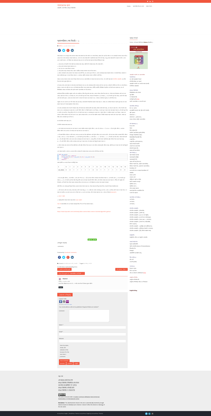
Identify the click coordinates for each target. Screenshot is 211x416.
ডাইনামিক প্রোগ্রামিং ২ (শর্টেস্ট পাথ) (137, 212)
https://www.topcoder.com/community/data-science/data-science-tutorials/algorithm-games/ (84, 211)
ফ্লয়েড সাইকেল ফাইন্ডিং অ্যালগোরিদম (137, 119)
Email (61, 331)
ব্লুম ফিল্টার (132, 94)
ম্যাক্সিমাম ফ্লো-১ (133, 183)
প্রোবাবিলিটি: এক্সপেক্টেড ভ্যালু (135, 253)
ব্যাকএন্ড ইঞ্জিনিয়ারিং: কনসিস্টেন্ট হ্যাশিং (66, 387)
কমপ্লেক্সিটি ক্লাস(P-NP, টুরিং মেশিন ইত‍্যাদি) (139, 110)
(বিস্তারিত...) (150, 42)
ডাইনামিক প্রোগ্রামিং (117, 79)
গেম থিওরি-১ (132, 199)
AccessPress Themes (97, 413)
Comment (61, 311)
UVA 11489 (61, 196)
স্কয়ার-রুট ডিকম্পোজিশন (135, 150)
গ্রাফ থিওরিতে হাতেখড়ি (134, 155)
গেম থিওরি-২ (132, 201)
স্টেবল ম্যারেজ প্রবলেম (134, 188)
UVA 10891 (79, 200)
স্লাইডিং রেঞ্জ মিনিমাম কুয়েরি (64, 269)
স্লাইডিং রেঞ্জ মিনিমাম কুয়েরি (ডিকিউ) (137, 132)
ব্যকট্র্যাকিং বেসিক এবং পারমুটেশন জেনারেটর (138, 237)
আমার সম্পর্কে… (149, 6)
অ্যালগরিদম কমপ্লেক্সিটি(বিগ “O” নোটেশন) (67, 385)
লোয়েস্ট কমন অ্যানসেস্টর (135, 146)
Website (61, 338)
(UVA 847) (113, 192)
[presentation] (69, 120)
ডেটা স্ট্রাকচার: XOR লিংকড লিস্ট (65, 380)
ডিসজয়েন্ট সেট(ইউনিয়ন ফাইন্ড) (136, 135)
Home (128, 6)
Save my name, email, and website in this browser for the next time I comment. (64, 350)
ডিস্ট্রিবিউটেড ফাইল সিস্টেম (135, 92)
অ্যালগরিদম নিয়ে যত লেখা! (138, 6)
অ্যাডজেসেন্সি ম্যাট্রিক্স (134, 157)
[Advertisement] (105, 21)
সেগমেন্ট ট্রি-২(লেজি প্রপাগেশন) (136, 141)
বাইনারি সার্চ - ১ (133, 114)
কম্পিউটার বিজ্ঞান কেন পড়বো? (136, 81)
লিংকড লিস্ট (132, 126)
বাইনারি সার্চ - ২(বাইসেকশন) (135, 117)
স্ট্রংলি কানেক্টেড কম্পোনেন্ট (135, 181)
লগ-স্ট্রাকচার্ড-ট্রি (133, 97)
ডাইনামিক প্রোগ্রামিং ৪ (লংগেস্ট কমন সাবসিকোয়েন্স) (140, 217)
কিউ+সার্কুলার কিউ (133, 130)
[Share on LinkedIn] (72, 51)
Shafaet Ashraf (71, 46)
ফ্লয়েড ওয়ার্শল (133, 175)
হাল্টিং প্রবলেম (132, 112)
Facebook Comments (71, 252)
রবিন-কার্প (132, 259)
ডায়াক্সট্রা (131, 172)
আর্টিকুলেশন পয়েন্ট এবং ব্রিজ (135, 179)
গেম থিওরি (90, 263)
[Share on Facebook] (59, 51)
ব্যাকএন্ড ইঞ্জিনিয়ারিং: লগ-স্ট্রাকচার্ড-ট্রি (66, 390)
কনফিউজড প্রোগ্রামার (134, 86)
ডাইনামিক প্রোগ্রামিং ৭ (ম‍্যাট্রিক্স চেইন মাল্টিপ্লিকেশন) (141, 226)
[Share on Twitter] (63, 51)
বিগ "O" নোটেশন (133, 108)
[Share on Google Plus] (68, 51)
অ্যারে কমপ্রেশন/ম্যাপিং (135, 143)
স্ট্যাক (131, 128)
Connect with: (63, 299)
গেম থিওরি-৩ (132, 204)
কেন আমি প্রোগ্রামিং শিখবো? (135, 79)
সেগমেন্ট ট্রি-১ (132, 139)
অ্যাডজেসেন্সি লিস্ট (133, 159)
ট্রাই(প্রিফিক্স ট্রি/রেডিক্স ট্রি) (136, 137)
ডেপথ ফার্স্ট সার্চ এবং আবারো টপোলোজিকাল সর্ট (139, 170)
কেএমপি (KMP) (133, 261)
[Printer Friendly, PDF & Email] (92, 239)
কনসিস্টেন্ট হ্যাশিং (133, 99)
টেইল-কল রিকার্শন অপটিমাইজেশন (136, 273)
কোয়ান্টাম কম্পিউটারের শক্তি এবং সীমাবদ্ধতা (138, 281)
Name (61, 325)
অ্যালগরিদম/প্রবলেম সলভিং (68, 263)
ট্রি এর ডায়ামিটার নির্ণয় (139, 190)
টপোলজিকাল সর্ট (133, 168)
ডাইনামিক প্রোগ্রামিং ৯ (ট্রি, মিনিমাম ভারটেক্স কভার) (140, 230)
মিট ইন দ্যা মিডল (133, 270)
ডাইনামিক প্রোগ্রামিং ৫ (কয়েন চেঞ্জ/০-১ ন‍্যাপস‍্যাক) (140, 219)
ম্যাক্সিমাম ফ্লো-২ (133, 186)
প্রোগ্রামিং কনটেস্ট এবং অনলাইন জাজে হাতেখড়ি (139, 83)
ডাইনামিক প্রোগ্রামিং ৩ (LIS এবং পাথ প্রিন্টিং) (139, 215)
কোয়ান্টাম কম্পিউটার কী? (134, 279)
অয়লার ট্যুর (132, 190)
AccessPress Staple (84, 413)
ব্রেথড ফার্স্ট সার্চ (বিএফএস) (135, 161)
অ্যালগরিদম (86, 263)
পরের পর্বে (59, 204)
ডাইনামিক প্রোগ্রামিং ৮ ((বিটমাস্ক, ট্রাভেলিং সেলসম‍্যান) (141, 228)
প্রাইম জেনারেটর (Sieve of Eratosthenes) (140, 246)
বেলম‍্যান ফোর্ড (132, 177)
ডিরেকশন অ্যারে (133, 268)
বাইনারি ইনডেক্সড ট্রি (134, 148)
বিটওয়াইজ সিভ (133, 248)
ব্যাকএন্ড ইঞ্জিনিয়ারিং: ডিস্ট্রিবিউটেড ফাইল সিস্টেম (68, 382)
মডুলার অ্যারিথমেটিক (134, 244)
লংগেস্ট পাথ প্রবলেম (134, 192)
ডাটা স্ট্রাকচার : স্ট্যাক (121, 269)
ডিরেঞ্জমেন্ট (132, 250)
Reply (60, 287)
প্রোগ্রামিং (76, 263)
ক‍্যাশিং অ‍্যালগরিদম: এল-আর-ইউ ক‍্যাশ (138, 101)
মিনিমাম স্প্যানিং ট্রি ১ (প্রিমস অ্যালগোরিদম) (139, 163)
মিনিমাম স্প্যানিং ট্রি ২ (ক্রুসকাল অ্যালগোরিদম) (139, 166)
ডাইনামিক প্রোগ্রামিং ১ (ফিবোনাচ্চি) (137, 210)
